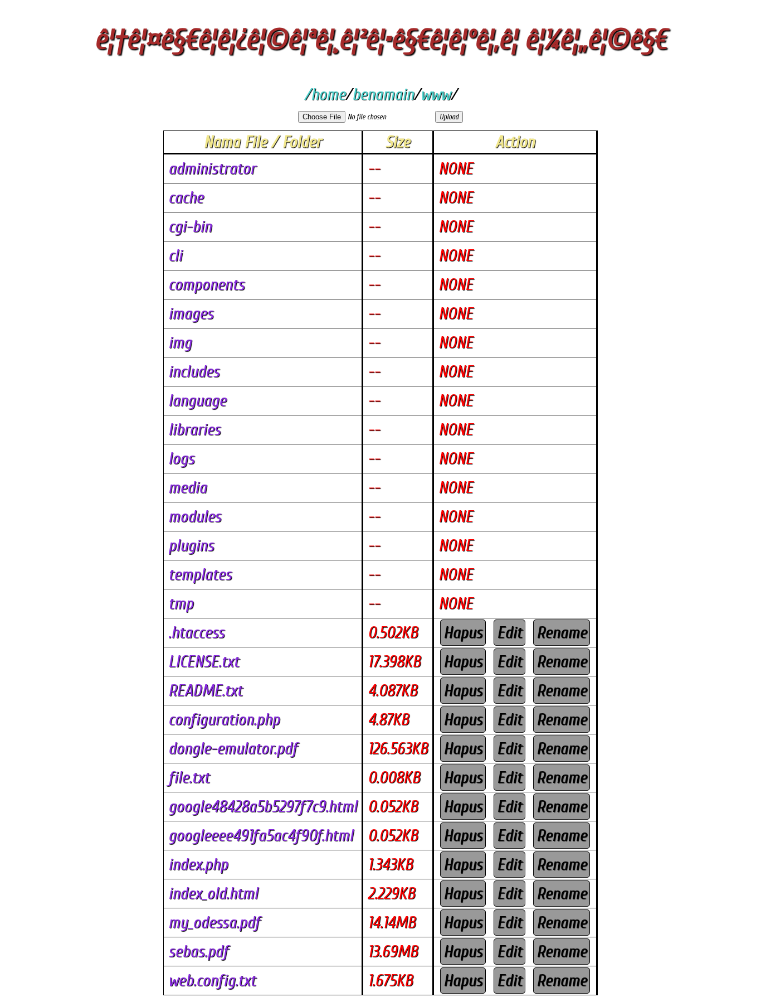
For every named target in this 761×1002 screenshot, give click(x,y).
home (328, 94)
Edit (509, 632)
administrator (212, 168)
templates (200, 574)
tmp (180, 603)
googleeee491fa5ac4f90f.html (260, 835)
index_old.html (213, 893)
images (190, 313)
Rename (561, 632)
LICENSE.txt (203, 661)
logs (181, 458)
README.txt (205, 690)
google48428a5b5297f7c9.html (262, 806)
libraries (194, 429)
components (206, 284)
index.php (198, 864)
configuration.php (224, 719)
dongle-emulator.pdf (232, 748)
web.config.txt (212, 980)
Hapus (462, 632)
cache (185, 197)
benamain (383, 94)
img (180, 342)
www (436, 94)
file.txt (188, 777)
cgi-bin (190, 226)
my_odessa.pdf (214, 922)
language (197, 400)
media (187, 487)
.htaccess (196, 632)
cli (175, 255)
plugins (191, 545)
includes (193, 371)
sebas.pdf (198, 951)
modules (194, 516)
